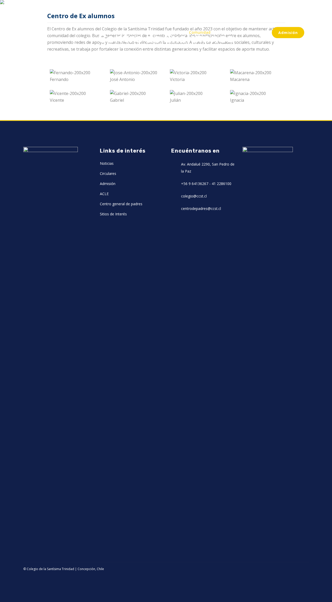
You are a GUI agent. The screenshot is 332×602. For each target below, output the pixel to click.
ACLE (104, 193)
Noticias (107, 163)
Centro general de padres (121, 203)
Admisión (288, 32)
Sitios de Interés (113, 213)
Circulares (108, 173)
